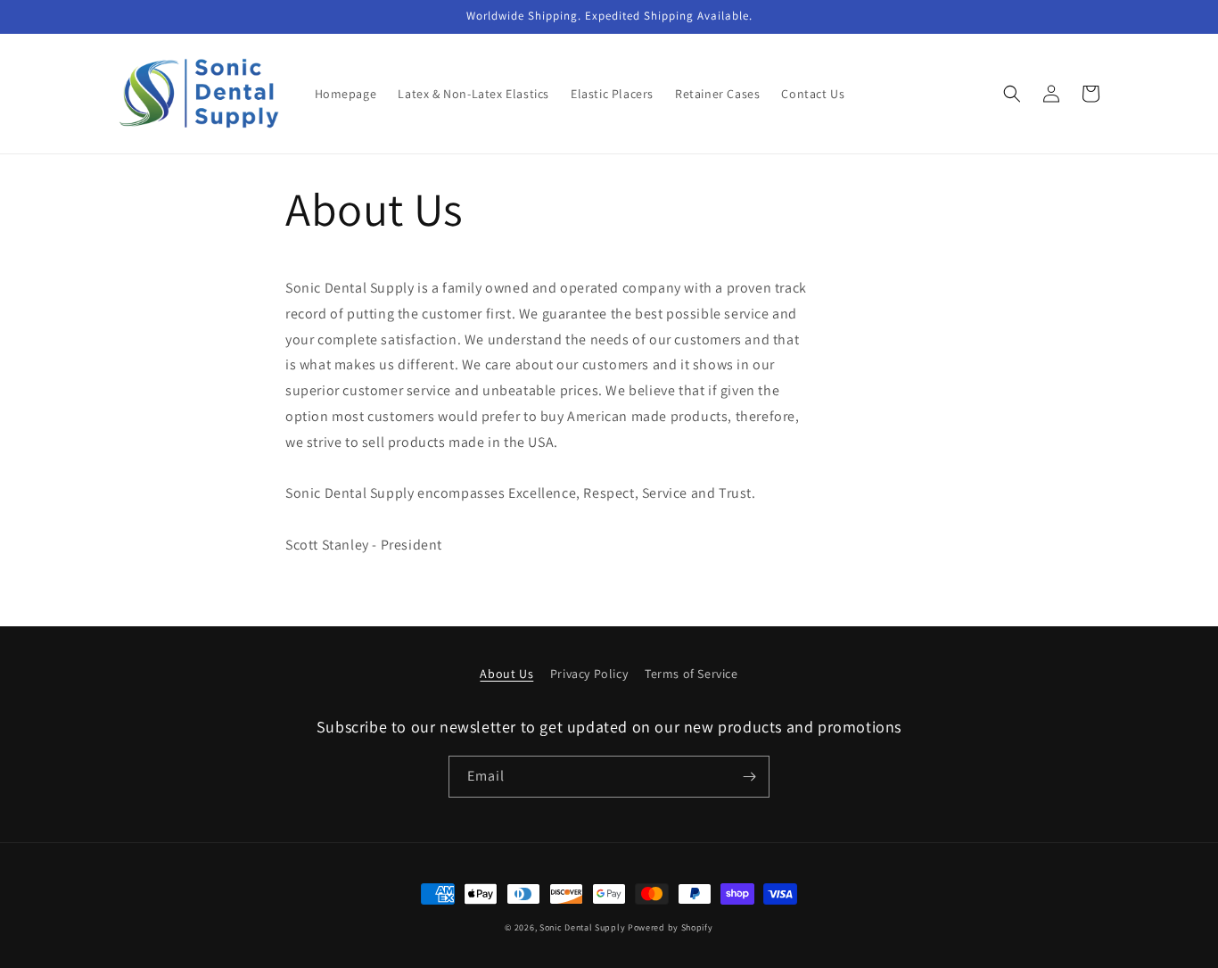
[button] (1012, 93)
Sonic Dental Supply (582, 927)
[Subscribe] (749, 777)
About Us (506, 674)
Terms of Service (691, 674)
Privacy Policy (589, 674)
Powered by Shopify (670, 927)
